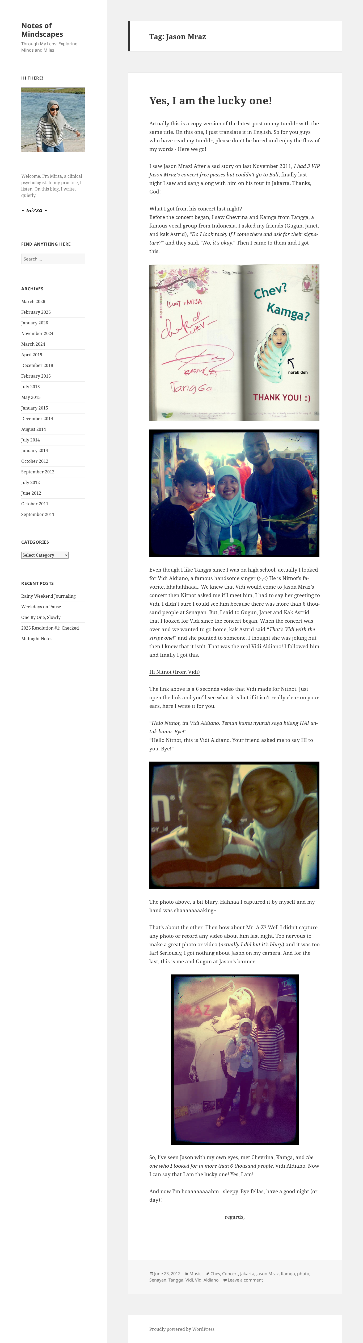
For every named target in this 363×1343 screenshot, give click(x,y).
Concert (230, 1273)
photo (303, 1273)
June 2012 (31, 493)
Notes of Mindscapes (42, 29)
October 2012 (34, 461)
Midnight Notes (36, 639)
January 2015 (34, 408)
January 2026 (34, 323)
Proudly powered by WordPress (181, 1329)
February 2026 (36, 312)
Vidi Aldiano (207, 1280)
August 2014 (33, 429)
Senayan (157, 1280)
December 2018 (37, 365)
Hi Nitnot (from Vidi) (174, 671)
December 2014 (37, 419)
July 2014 (30, 440)
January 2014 (34, 450)
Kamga (288, 1273)
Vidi (189, 1280)
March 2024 (33, 344)
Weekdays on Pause (41, 607)
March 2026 (33, 301)
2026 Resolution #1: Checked (50, 628)
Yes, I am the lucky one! (210, 100)
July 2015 (30, 387)
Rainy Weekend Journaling (48, 596)
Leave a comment (245, 1280)
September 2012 (37, 472)
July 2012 (30, 482)
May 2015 (31, 397)
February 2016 (36, 376)
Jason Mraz (267, 1273)
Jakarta (247, 1273)
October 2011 (34, 504)
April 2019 (31, 355)
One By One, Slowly (41, 617)
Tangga (175, 1280)
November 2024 (37, 333)
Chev (215, 1273)
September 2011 (37, 514)
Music (195, 1273)
